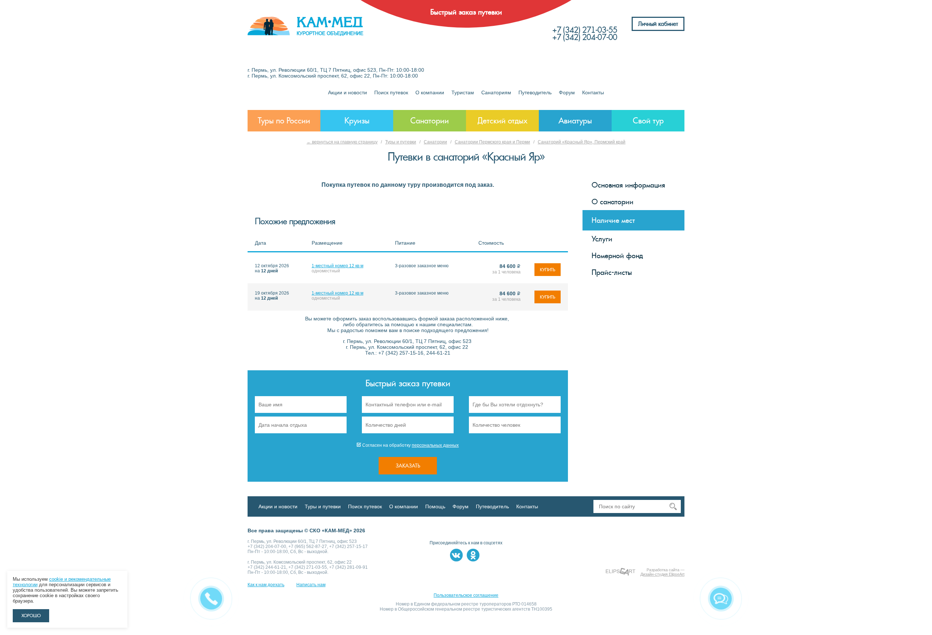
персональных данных (435, 445)
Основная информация (628, 185)
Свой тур (648, 120)
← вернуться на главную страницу (342, 142)
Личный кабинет (658, 24)
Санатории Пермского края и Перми (492, 142)
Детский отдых (503, 120)
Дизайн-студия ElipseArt (662, 574)
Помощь (435, 506)
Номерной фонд (617, 255)
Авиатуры (575, 120)
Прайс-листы (612, 272)
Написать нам (310, 584)
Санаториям (496, 92)
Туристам (462, 92)
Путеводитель (535, 92)
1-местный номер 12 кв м (337, 265)
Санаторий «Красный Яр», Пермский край (581, 142)
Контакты (593, 92)
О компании (429, 92)
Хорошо (31, 616)
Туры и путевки (400, 142)
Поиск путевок (391, 92)
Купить (547, 270)
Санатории (429, 120)
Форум (567, 92)
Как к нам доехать (266, 584)
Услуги (602, 239)
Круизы (357, 120)
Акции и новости (347, 92)
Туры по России (284, 120)
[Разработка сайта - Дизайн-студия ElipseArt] (620, 572)
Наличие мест (613, 220)
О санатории (612, 201)
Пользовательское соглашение (466, 595)
